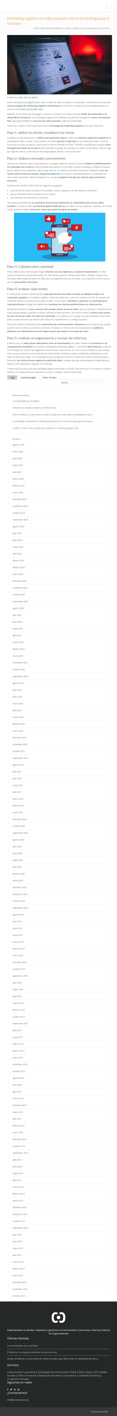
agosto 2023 (18, 608)
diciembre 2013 (20, 1207)
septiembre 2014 (20, 1153)
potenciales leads (35, 109)
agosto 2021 (18, 764)
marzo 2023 (18, 642)
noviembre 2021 (20, 744)
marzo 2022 (18, 717)
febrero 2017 (19, 1050)
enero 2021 (18, 812)
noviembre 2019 (20, 894)
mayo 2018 (18, 989)
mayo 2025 (18, 465)
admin (35, 97)
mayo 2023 (18, 628)
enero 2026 (18, 451)
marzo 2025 (18, 478)
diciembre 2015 (20, 1105)
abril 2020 (17, 867)
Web (81, 1372)
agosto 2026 (18, 444)
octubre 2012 (19, 1295)
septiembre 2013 (20, 1227)
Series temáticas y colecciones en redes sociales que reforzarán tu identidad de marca (52, 414)
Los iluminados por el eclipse (26, 401)
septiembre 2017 (20, 1023)
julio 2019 (17, 921)
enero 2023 (18, 656)
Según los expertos (50, 173)
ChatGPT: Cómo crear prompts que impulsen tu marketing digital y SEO (45, 428)
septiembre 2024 (20, 519)
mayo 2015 (18, 1112)
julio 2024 (17, 533)
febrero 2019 (19, 948)
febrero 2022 (19, 724)
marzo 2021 (18, 799)
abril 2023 (17, 635)
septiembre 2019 (20, 907)
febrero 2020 (19, 873)
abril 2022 (17, 710)
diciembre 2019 (20, 887)
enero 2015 (18, 1132)
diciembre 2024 (20, 499)
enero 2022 (18, 730)
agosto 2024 (18, 526)
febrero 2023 (19, 649)
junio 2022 (17, 696)
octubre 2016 (19, 1071)
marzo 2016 (18, 1098)
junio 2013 (17, 1241)
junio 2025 (17, 458)
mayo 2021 (18, 785)
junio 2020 (17, 853)
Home (36, 28)
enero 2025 (18, 492)
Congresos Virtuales (18, 1379)
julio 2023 (17, 615)
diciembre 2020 (20, 819)
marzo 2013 (18, 1261)
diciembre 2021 (20, 737)
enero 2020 (18, 880)
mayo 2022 (18, 703)
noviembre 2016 (20, 1064)
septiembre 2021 (20, 758)
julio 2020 (17, 846)
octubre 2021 (19, 751)
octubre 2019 (19, 901)
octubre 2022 (19, 669)
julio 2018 (17, 982)
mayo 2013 (18, 1248)
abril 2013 (17, 1255)
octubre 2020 (19, 826)
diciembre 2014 (20, 1139)
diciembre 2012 (20, 1282)
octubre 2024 (19, 513)
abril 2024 (17, 553)
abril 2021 (17, 792)
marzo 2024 (18, 560)
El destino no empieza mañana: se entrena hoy (34, 407)
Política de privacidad (99, 1412)
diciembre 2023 (20, 581)
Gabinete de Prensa (89, 1375)
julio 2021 (17, 771)
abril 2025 (17, 472)
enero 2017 (18, 1057)
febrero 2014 (19, 1193)
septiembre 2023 (20, 601)
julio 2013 (17, 1234)
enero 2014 (18, 1200)
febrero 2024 (19, 567)
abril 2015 (17, 1118)
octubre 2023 (19, 594)
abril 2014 (17, 1180)
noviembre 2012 (20, 1289)
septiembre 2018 (20, 976)
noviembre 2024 (20, 506)
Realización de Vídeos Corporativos (57, 1375)
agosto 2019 (18, 914)
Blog (42, 28)
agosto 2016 (18, 1078)
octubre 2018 (19, 969)
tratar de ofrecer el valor (34, 278)
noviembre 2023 (20, 587)
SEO (96, 1372)
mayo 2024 (18, 547)
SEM (20, 1375)
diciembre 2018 (20, 962)
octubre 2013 (19, 1221)
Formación (31, 1375)
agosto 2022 (18, 683)
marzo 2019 (18, 941)
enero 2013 (18, 1275)
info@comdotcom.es (18, 1399)
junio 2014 (17, 1166)
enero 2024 (18, 574)
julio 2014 (17, 1159)
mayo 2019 (18, 935)
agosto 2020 (18, 839)
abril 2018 (17, 996)
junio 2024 (17, 540)
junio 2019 (17, 928)
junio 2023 (17, 622)
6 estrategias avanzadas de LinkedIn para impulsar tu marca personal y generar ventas (53, 421)
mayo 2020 (18, 860)
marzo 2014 (18, 1187)
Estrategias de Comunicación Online (57, 1372)
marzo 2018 (18, 1003)
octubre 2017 (19, 1016)
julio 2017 (17, 1030)
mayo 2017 (18, 1037)
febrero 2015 (19, 1125)
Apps (88, 1372)
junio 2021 (17, 778)
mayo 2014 (18, 1173)
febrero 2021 (19, 805)
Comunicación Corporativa (21, 1372)
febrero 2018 (19, 1010)
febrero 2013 (19, 1268)
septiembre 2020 (20, 833)
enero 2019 (18, 955)
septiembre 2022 (20, 676)
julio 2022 (17, 690)
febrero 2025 (19, 485)
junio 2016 (17, 1084)
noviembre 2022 (20, 662)
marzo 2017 (18, 1044)
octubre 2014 (19, 1146)
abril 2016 (17, 1091)
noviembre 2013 (20, 1214)
